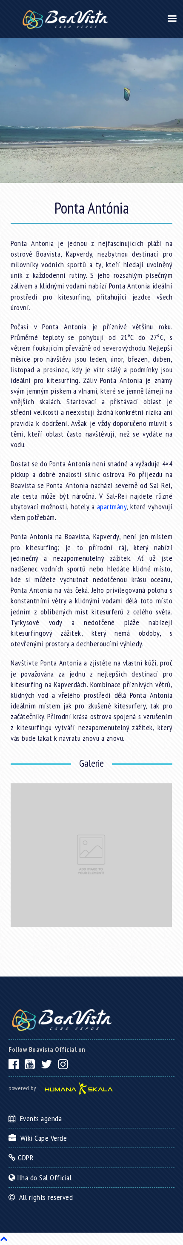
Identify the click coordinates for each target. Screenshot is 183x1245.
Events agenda (39, 1118)
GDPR (25, 1157)
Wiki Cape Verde (42, 1138)
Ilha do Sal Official (43, 1177)
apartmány (112, 506)
